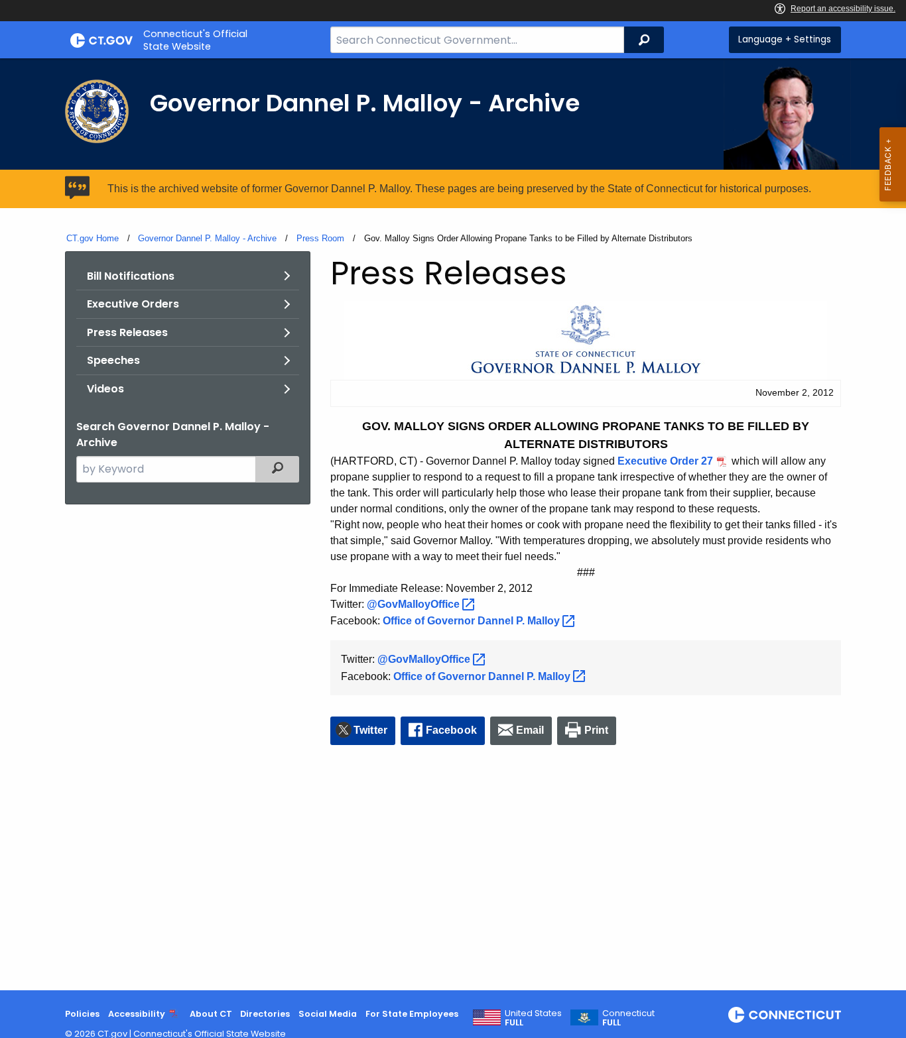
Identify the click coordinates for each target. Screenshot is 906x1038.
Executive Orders (133, 304)
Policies (82, 1013)
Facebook (451, 730)
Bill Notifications (130, 276)
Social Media (327, 1013)
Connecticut (628, 1018)
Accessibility (136, 1013)
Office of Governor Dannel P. (472, 620)
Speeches (113, 360)
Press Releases (127, 332)
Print (596, 730)
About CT (211, 1013)
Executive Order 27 (665, 461)
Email (530, 730)
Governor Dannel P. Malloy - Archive (207, 238)
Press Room (320, 238)
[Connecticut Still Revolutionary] (784, 1015)
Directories (265, 1013)
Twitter (370, 730)
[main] (453, 524)
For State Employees (411, 1013)
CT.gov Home (92, 238)
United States (533, 1018)
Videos (105, 388)
